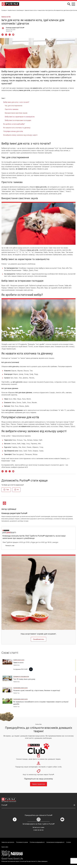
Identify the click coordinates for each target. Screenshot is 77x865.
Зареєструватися (38, 57)
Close (73, 3)
